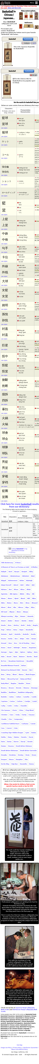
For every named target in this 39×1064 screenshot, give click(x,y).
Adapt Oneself (6, 585)
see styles (4, 128)
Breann (11, 688)
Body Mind (5, 683)
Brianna (26, 688)
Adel (22, 585)
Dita (26, 759)
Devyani (4, 759)
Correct (9, 728)
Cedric (9, 706)
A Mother (34, 567)
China (21, 710)
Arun (33, 643)
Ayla (16, 652)
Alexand (34, 603)
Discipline (19, 759)
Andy (29, 625)
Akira (34, 598)
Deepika (4, 755)
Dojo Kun (14, 764)
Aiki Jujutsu (14, 594)
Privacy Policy (17, 1047)
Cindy (18, 715)
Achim (22, 580)
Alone (19, 612)
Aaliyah (3, 571)
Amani (3, 621)
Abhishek (25, 576)
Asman (24, 648)
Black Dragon (30, 674)
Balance (22, 656)
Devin (28, 755)
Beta (2, 674)
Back (15, 656)
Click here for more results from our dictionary (20, 505)
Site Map (19, 1045)
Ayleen (22, 652)
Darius (9, 741)
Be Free (3, 661)
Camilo (34, 697)
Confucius (25, 724)
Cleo (10, 719)
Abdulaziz (4, 576)
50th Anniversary (7, 563)
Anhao (9, 630)
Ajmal (16, 598)
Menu (32, 3)
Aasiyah (24, 571)
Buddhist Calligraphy (25, 692)
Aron (10, 643)
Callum (18, 697)
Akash (23, 598)
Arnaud (3, 643)
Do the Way (5, 764)
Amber (10, 621)
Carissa (12, 701)
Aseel (9, 648)
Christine (4, 715)
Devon (34, 755)
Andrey (16, 625)
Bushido (4, 697)
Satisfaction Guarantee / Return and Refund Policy (24, 1048)
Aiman (3, 598)
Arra (15, 643)
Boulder (21, 683)
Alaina (9, 603)
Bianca (21, 674)
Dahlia (3, 737)
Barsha (29, 656)
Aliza (32, 607)
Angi (2, 630)
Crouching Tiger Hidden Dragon (12, 733)
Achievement (12, 580)
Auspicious (32, 648)
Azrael (9, 656)
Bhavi (15, 674)
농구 (34, 43)
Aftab (29, 589)
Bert (30, 670)
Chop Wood (29, 710)
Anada (3, 625)
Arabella (18, 634)
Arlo (27, 639)
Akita (3, 603)
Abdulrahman (15, 576)
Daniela (24, 737)
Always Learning (7, 616)
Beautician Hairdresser (16, 661)
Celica (16, 706)
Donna (31, 764)
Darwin (30, 741)
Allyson (11, 612)
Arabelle (26, 634)
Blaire (3, 679)
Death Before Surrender (28, 750)
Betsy (8, 674)
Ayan (11, 652)
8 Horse (18, 563)
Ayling (29, 652)
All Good (4, 612)
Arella (10, 639)
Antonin (4, 634)
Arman (33, 639)
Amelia (24, 621)
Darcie (31, 737)
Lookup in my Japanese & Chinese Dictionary (18, 550)
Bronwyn (34, 688)
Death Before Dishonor (24, 746)
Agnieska (4, 594)
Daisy (10, 737)
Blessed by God (12, 679)
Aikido (22, 594)
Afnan (16, 589)
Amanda (30, 616)
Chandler (24, 706)
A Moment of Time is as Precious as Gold (15, 567)
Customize (28, 39)
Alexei (3, 607)
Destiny (20, 755)
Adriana (4, 589)
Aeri (10, 589)
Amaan (22, 616)
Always (25, 612)
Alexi (9, 607)
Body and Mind (25, 679)
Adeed (16, 585)
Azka (3, 656)
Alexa (27, 603)
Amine (31, 621)
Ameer (17, 621)
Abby (31, 571)
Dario (3, 741)
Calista (11, 697)
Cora (2, 728)
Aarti (10, 571)
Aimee (10, 598)
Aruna (3, 648)
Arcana (3, 639)
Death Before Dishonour (9, 750)
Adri (33, 585)
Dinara (11, 759)
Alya (16, 616)
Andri (23, 625)
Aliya (27, 607)
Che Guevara (5, 710)
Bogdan (13, 683)
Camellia (26, 697)
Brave (28, 683)
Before (23, 665)
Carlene (19, 701)
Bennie (24, 670)
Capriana (4, 701)
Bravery (4, 688)
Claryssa (31, 715)
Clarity (24, 715)
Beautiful (30, 661)
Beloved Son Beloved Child (10, 670)
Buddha (4, 692)
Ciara (11, 715)
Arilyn (22, 639)
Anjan (21, 630)
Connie (33, 724)
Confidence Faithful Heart (10, 724)
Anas (9, 625)
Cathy (3, 706)
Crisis (16, 728)
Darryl (23, 741)
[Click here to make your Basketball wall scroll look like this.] (8, 65)
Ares (16, 639)
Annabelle (29, 630)
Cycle (27, 733)
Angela (35, 625)
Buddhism (12, 692)
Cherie (14, 710)
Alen (21, 603)
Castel (34, 701)
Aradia (33, 634)
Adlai (27, 585)
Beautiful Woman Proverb (10, 665)
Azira (35, 652)
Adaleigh (29, 580)
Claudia (3, 719)
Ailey (28, 594)
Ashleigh (17, 648)
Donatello (23, 764)
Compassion (18, 719)
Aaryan (16, 571)
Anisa (15, 630)
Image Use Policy (6, 1047)
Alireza (20, 607)
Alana (16, 603)
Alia (14, 607)
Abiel (33, 576)
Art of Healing (24, 643)
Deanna (11, 746)
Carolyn (27, 701)
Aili (33, 594)
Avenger (4, 652)
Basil (35, 656)
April (10, 634)
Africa (22, 589)
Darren (16, 741)
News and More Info (14, 8)
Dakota (16, 737)
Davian (3, 746)
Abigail (3, 580)
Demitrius (12, 755)
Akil (28, 598)
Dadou (33, 733)
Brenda (18, 688)
